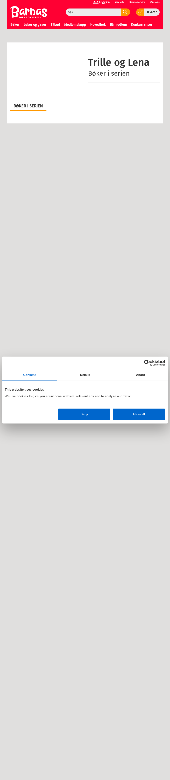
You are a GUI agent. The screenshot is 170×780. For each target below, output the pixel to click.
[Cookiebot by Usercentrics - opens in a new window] (147, 363)
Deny (84, 414)
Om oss (155, 2)
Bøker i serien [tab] (28, 105)
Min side (119, 2)
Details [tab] (85, 375)
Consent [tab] (29, 375)
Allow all (138, 414)
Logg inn (104, 2)
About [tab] (140, 375)
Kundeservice (137, 2)
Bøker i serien (109, 73)
